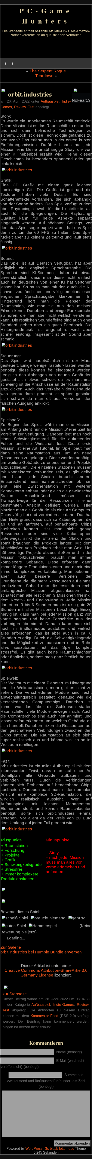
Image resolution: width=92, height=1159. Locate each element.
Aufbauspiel (50, 101)
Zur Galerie (10, 947)
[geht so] (77, 918)
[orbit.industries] (17, 170)
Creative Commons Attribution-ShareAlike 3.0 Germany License (46, 972)
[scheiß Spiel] (15, 918)
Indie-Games (63, 1004)
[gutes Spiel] (14, 925)
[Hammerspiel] (43, 925)
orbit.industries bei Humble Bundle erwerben (41, 952)
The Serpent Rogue (48, 71)
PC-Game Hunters (46, 16)
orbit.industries (30, 94)
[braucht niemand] (48, 918)
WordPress (33, 1148)
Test (31, 107)
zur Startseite (15, 994)
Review (20, 107)
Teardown (44, 75)
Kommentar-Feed (44, 1016)
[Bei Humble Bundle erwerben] (3, 91)
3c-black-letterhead (59, 1148)
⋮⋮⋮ (9, 63)
